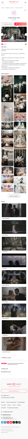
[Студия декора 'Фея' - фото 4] (7, 93)
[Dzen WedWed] (16, 422)
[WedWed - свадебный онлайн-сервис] (14, 385)
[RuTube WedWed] (19, 422)
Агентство (3, 405)
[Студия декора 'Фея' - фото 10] (7, 134)
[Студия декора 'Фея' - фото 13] (7, 157)
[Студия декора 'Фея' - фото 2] (7, 79)
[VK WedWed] (5, 422)
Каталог (3, 402)
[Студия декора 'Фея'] (14, 34)
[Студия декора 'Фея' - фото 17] (7, 179)
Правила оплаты (4, 432)
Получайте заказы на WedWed (7, 397)
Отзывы (19, 405)
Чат (2, 2)
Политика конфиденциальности (7, 430)
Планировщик (21, 402)
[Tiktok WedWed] (14, 422)
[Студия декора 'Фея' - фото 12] (7, 143)
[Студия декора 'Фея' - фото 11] (20, 139)
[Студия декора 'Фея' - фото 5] (20, 103)
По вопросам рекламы (12, 407)
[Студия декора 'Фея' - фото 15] (7, 170)
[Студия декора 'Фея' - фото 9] (20, 126)
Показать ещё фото (14, 196)
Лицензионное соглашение (6, 429)
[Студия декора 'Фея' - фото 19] (7, 188)
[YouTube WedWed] (11, 422)
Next (26, 34)
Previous (2, 34)
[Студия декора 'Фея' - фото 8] (7, 126)
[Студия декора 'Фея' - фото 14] (20, 158)
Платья (9, 405)
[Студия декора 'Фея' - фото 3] (20, 84)
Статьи (14, 405)
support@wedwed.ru (8, 418)
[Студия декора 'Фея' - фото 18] (20, 181)
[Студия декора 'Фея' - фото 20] (20, 189)
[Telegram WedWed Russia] (2, 422)
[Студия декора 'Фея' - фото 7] (20, 117)
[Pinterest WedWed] (8, 422)
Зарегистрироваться (14, 391)
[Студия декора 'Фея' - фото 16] (20, 172)
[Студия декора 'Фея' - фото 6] (7, 112)
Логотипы (3, 407)
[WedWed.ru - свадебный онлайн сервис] (14, 2)
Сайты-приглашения (11, 402)
